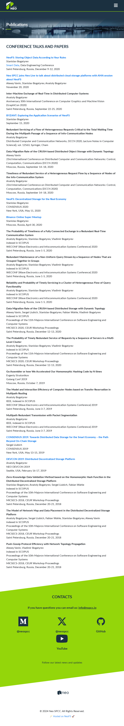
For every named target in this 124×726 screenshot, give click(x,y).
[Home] (42, 5)
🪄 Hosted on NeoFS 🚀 (62, 716)
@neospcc (23, 631)
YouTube (62, 648)
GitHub (101, 631)
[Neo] (63, 692)
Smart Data (12, 65)
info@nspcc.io (87, 607)
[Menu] (116, 6)
